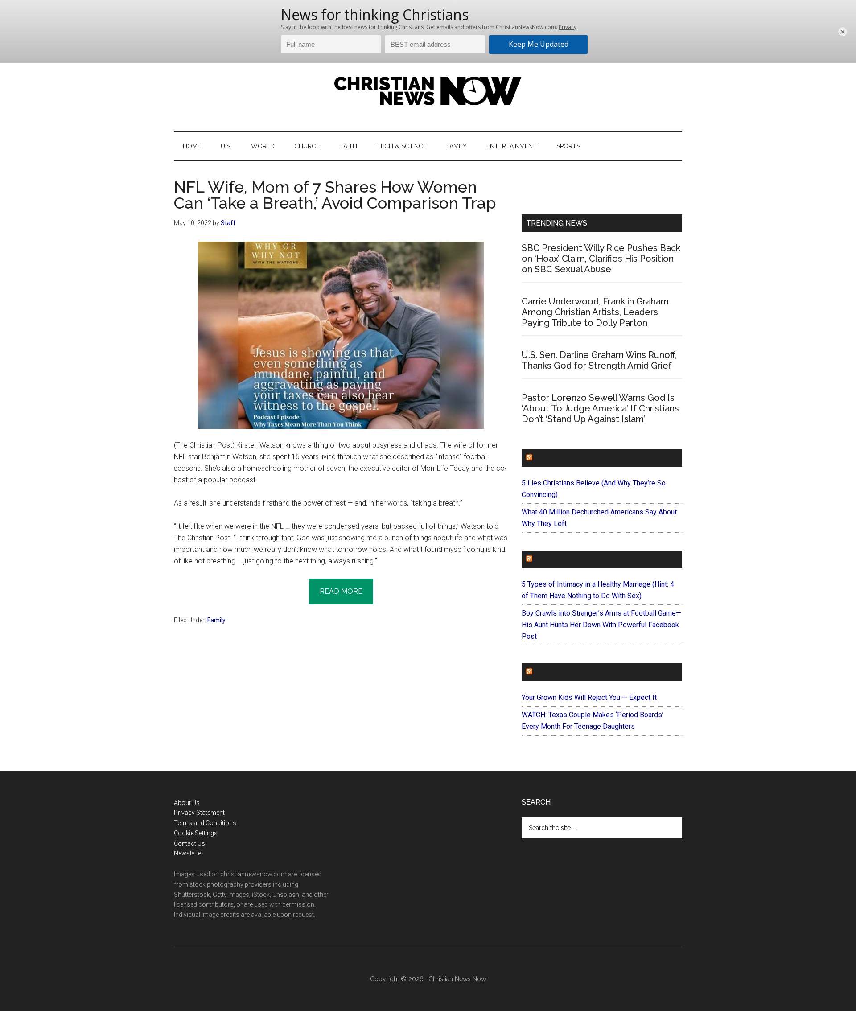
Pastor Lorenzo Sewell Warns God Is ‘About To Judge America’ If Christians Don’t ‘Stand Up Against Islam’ (600, 408)
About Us (187, 802)
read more (341, 591)
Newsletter (188, 853)
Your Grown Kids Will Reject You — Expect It (589, 697)
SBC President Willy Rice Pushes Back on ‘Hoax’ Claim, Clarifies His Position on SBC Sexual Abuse (601, 258)
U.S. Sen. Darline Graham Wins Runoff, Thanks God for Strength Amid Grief (599, 360)
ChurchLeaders (566, 458)
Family (216, 620)
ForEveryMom (562, 672)
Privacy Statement (199, 812)
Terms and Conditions (205, 822)
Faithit (548, 559)
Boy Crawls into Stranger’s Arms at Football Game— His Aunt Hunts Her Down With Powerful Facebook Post (601, 625)
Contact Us (189, 843)
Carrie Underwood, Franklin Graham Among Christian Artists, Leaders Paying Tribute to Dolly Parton (595, 312)
